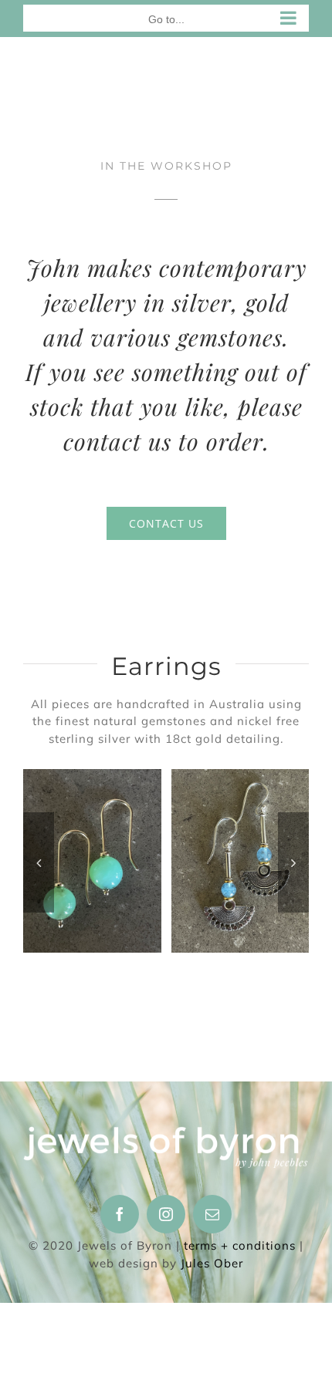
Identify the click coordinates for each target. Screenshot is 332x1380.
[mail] (212, 1214)
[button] (38, 862)
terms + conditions (240, 1245)
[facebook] (119, 1214)
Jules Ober (212, 1263)
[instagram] (166, 1214)
